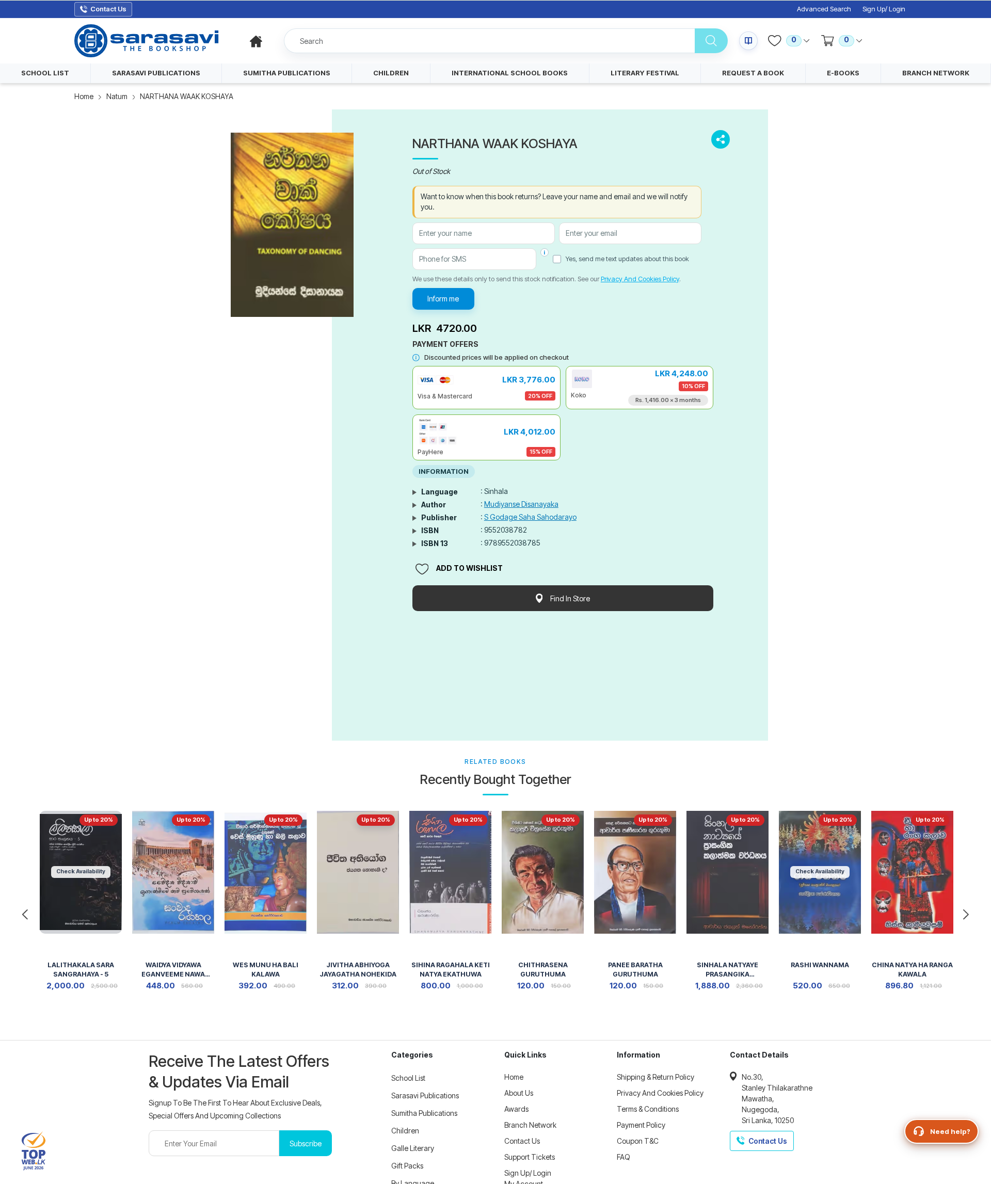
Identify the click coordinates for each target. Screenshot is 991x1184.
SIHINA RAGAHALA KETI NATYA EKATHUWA (450, 969)
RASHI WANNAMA (820, 965)
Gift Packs (407, 1165)
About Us (518, 1093)
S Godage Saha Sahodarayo (530, 517)
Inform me (443, 298)
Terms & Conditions (648, 1109)
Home (83, 96)
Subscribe (306, 1143)
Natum (116, 96)
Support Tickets (529, 1157)
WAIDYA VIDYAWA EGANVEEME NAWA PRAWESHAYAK (173, 970)
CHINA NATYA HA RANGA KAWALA (912, 969)
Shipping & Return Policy (655, 1077)
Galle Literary (412, 1148)
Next (966, 914)
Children (405, 1130)
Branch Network (530, 1125)
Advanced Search (824, 9)
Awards (516, 1109)
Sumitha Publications (424, 1113)
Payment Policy (641, 1125)
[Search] (711, 40)
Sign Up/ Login (883, 9)
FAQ (623, 1157)
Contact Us (522, 1141)
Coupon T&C (638, 1141)
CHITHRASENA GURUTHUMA (543, 969)
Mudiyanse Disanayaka (521, 504)
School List (408, 1078)
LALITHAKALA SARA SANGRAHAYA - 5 (80, 969)
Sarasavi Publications (425, 1095)
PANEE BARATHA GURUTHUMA (635, 969)
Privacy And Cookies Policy (640, 279)
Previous (25, 914)
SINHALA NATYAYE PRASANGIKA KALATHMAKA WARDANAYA (727, 970)
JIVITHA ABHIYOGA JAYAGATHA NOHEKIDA (357, 969)
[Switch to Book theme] (748, 40)
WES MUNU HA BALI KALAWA (265, 969)
